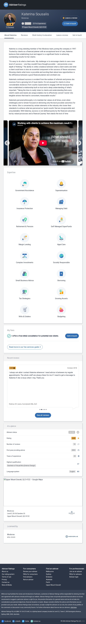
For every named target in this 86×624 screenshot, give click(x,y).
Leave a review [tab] (62, 35)
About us (5, 571)
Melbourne (50, 571)
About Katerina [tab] (10, 35)
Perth (48, 582)
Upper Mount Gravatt (53, 585)
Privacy (4, 579)
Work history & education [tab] (42, 35)
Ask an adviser (28, 579)
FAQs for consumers (30, 574)
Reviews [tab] (24, 35)
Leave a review (71, 18)
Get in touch (71, 24)
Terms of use (6, 577)
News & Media (7, 585)
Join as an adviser (75, 571)
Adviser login (73, 577)
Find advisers (27, 577)
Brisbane (49, 577)
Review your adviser (30, 571)
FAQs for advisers (75, 574)
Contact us (5, 582)
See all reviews (43, 415)
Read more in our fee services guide (24, 347)
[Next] (78, 142)
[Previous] (7, 142)
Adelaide (49, 579)
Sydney (48, 574)
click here (74, 607)
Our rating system (8, 574)
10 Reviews (10, 27)
